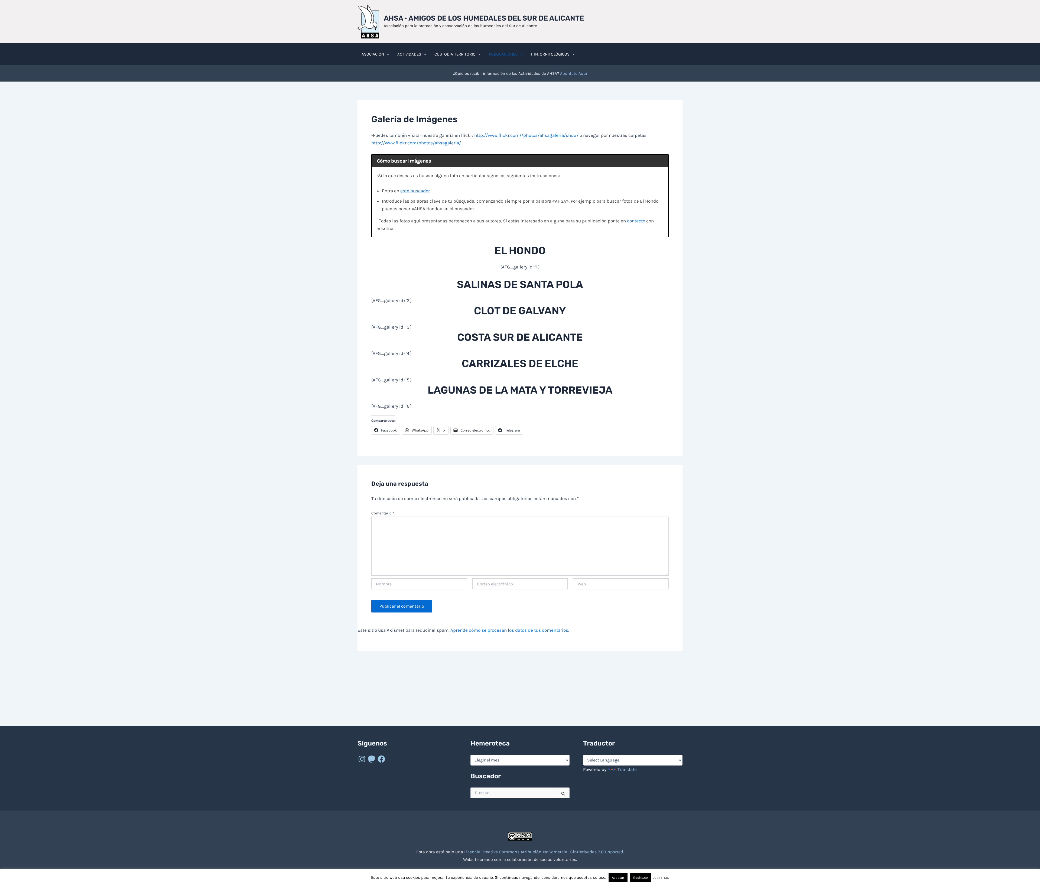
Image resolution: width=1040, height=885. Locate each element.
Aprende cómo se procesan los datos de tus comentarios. (509, 630)
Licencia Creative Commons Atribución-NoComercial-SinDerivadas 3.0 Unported (543, 851)
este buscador (415, 190)
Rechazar (640, 878)
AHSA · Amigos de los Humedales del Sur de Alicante (484, 18)
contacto (636, 220)
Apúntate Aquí (573, 73)
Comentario (382, 513)
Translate (627, 769)
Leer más (660, 877)
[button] (386, 54)
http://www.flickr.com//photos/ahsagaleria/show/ (526, 135)
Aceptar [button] (618, 878)
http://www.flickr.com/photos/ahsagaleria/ (416, 142)
